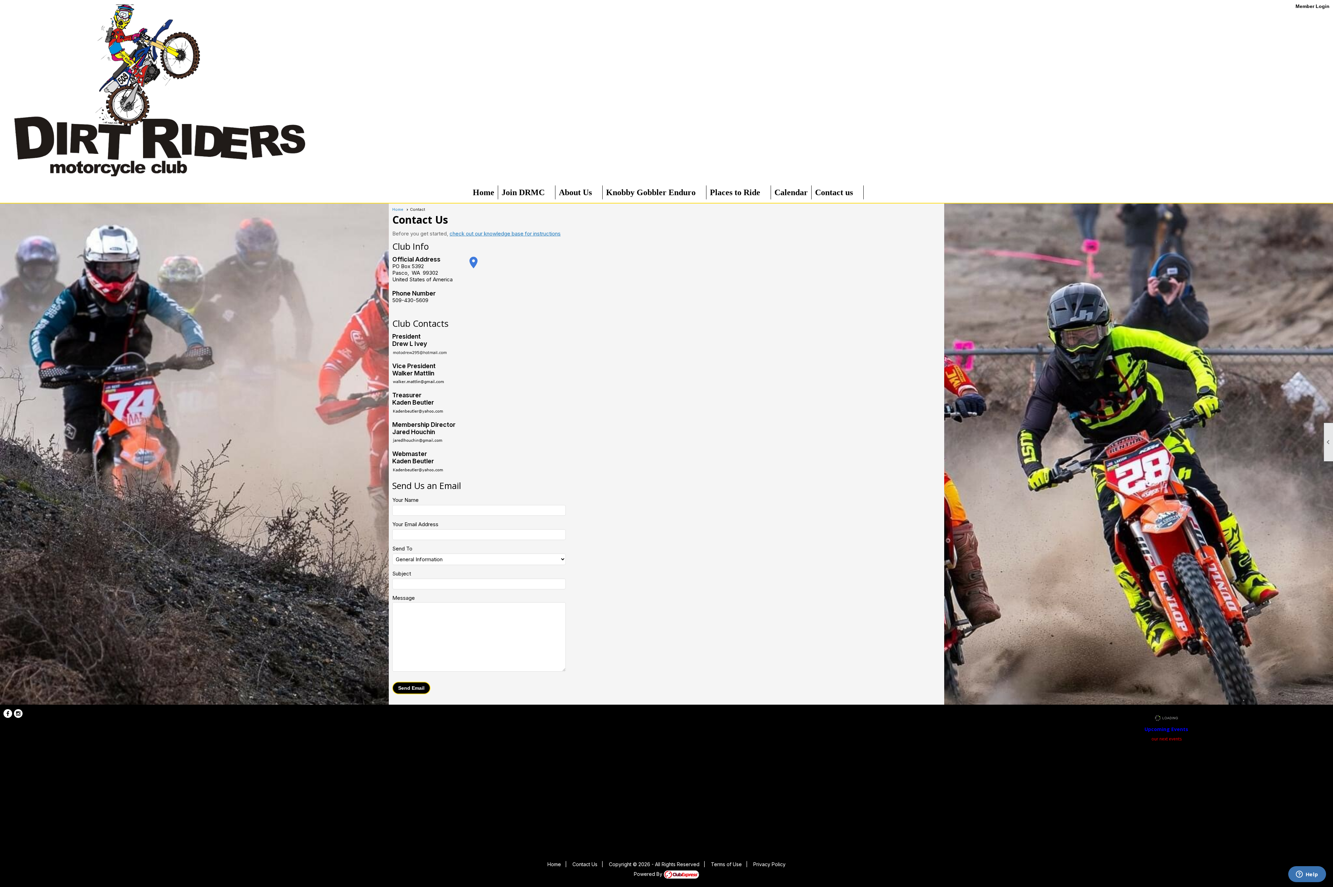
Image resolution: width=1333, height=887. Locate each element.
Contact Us (584, 864)
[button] (411, 688)
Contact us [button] (834, 192)
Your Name (405, 500)
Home (483, 192)
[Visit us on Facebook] (7, 713)
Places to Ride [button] (735, 192)
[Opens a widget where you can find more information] (1307, 875)
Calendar (791, 192)
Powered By (649, 874)
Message (403, 598)
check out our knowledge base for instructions (505, 233)
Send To (402, 548)
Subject (401, 573)
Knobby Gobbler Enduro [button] (651, 192)
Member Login (1313, 6)
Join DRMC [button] (523, 192)
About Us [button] (575, 192)
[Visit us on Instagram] (18, 713)
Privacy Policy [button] (769, 864)
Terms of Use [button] (726, 864)
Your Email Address (415, 524)
